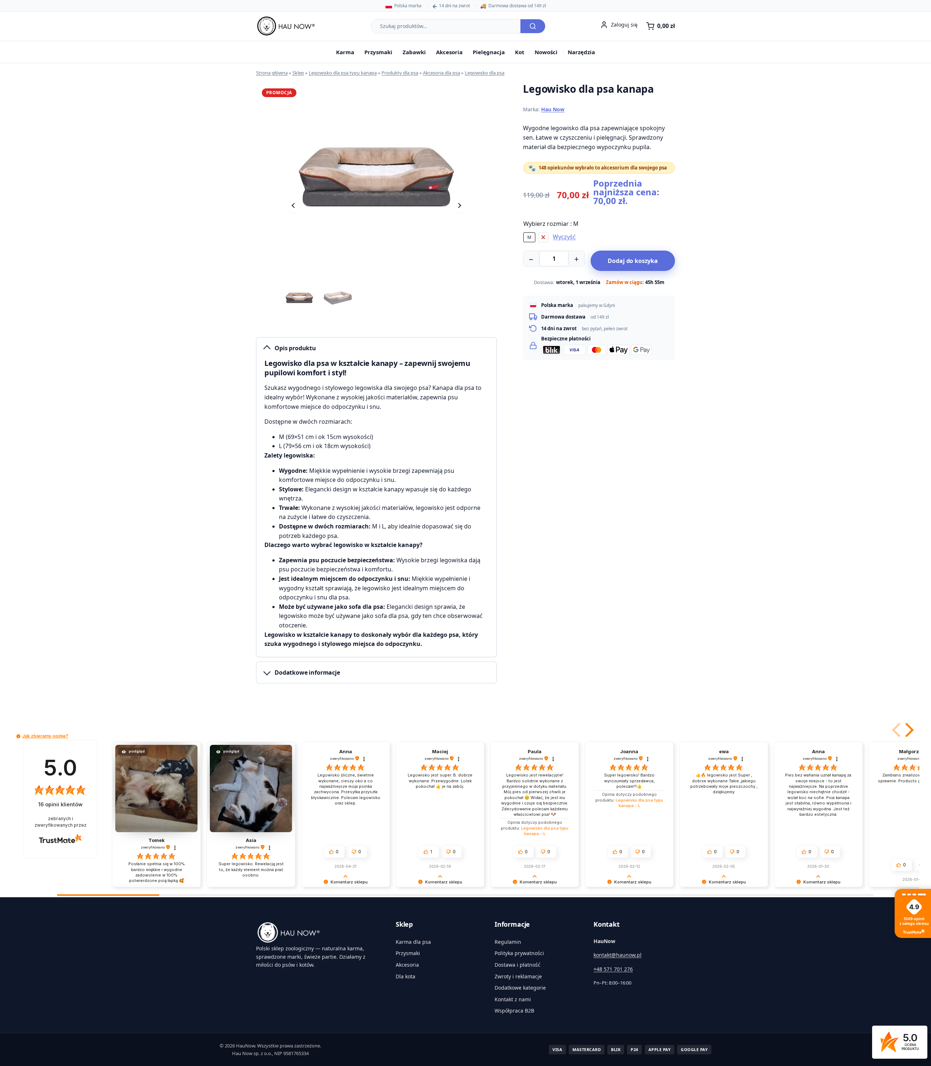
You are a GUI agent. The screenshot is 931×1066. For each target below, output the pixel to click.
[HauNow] (317, 933)
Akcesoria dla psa (441, 72)
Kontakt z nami (513, 999)
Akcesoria (449, 52)
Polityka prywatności (519, 953)
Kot (519, 52)
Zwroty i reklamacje (518, 976)
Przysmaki (378, 52)
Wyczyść (564, 237)
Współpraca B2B (514, 1010)
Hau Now (552, 109)
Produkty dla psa (399, 72)
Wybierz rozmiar (551, 224)
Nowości (546, 52)
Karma (345, 52)
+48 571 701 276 (613, 969)
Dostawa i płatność (517, 964)
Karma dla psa (413, 941)
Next (459, 205)
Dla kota (405, 976)
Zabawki (414, 52)
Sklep (298, 72)
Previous (293, 205)
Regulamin (508, 941)
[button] (908, 730)
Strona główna (272, 72)
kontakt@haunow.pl (618, 954)
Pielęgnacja (489, 52)
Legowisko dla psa (484, 72)
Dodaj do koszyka (633, 261)
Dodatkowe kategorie (520, 987)
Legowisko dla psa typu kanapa (343, 72)
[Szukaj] (532, 26)
